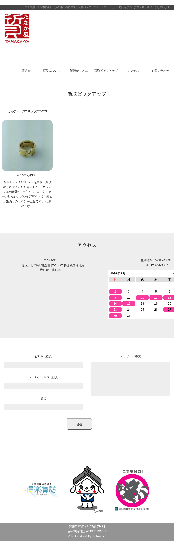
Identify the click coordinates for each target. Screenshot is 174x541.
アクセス (133, 70)
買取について (52, 70)
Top (164, 531)
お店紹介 (25, 70)
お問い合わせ (160, 70)
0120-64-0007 (158, 265)
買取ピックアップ (106, 70)
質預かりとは (79, 70)
